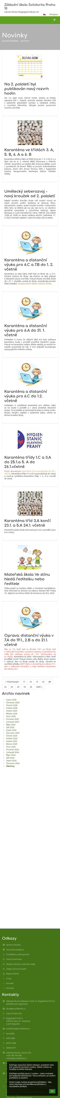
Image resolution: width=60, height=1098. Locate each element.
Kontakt (10, 983)
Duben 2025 (11, 741)
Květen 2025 (11, 738)
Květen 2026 (11, 708)
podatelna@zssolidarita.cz (18, 1028)
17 (24, 681)
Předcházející (13, 681)
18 (30, 681)
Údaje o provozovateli (16, 968)
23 (12, 686)
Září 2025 (10, 727)
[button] (44, 14)
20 (43, 681)
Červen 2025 (11, 735)
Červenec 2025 (12, 732)
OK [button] (52, 1091)
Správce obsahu (13, 944)
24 (18, 686)
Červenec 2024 (12, 763)
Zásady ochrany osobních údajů (20, 964)
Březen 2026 (11, 713)
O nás (8, 978)
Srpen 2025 (11, 730)
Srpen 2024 (11, 760)
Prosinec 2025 (12, 719)
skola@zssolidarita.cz (15, 1008)
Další (38, 686)
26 (31, 686)
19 (37, 681)
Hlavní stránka (10, 40)
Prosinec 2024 (12, 749)
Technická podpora (15, 949)
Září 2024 (10, 757)
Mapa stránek (12, 973)
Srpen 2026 (11, 699)
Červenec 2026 (12, 702)
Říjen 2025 (10, 724)
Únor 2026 (11, 716)
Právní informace (14, 959)
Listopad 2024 (12, 752)
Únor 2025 (11, 746)
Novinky (24, 40)
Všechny (10, 766)
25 (25, 686)
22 (5, 686)
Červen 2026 (11, 705)
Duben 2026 (11, 710)
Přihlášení (53, 14)
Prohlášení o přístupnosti (17, 954)
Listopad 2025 (12, 721)
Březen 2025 (11, 744)
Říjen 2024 (10, 755)
